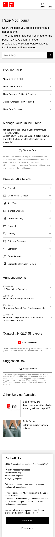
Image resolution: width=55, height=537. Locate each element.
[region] (27, 495)
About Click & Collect (12, 86)
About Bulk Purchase (12, 109)
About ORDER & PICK (13, 78)
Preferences (27, 528)
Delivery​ (11, 233)
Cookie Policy (32, 512)
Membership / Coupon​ (18, 195)
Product (11, 188)
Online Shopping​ (15, 218)
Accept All (27, 520)
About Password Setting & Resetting (19, 94)
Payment (12, 225)
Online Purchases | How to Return (18, 101)
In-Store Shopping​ (16, 210)
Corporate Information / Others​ (22, 263)
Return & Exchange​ (17, 241)
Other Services (14, 256)
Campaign (12, 248)
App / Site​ (12, 203)
